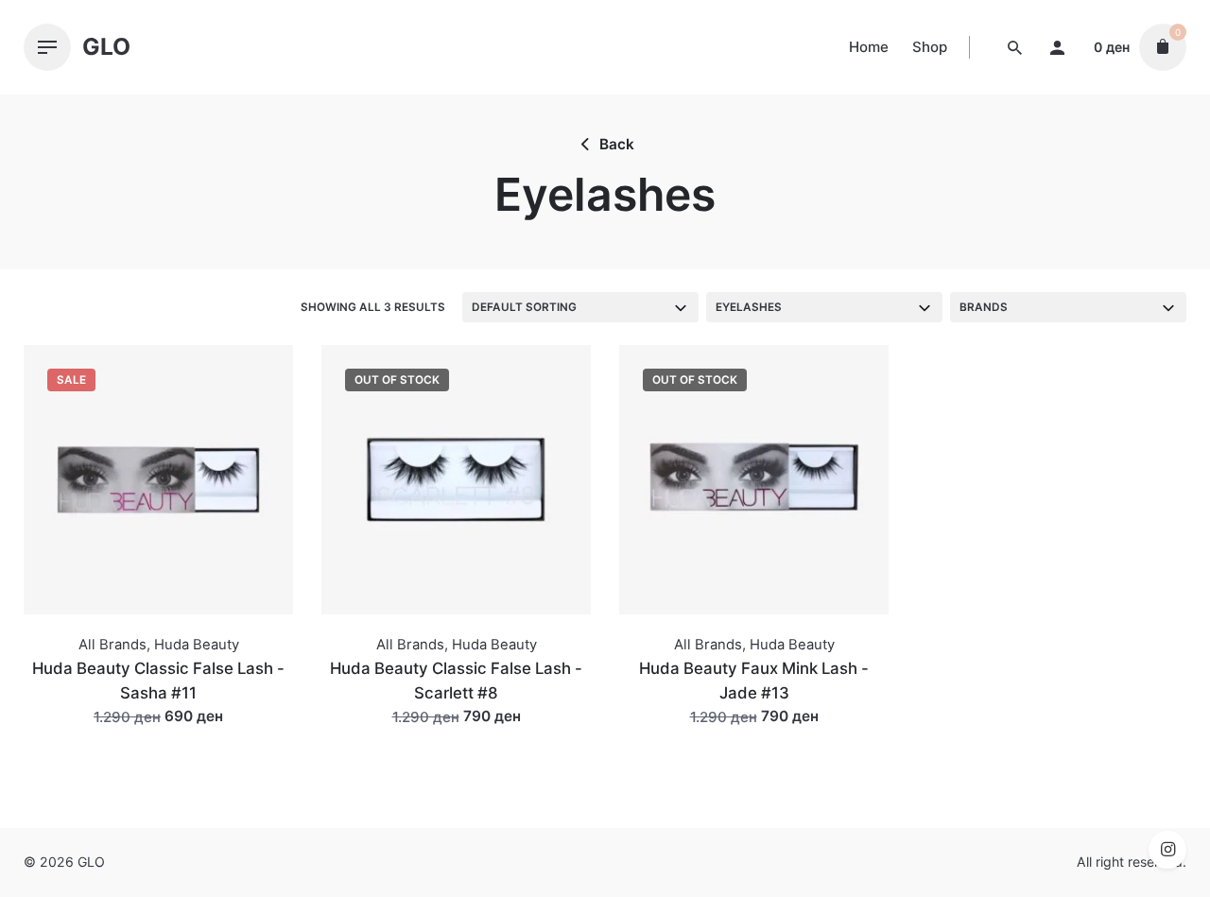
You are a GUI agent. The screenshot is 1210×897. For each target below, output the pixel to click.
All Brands (112, 644)
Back (616, 144)
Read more (456, 735)
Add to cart (159, 735)
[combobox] (580, 307)
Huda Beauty (196, 644)
